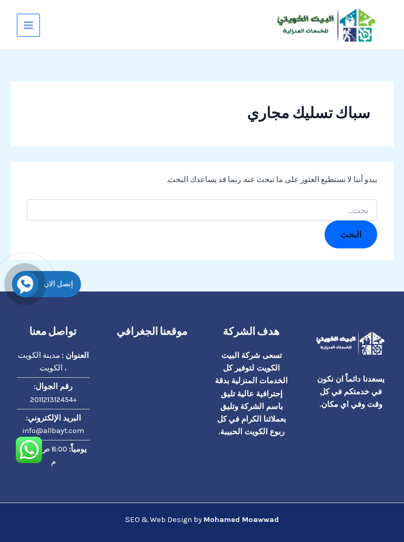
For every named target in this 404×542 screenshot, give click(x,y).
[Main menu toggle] (28, 25)
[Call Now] (25, 284)
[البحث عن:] (202, 210)
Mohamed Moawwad (241, 519)
